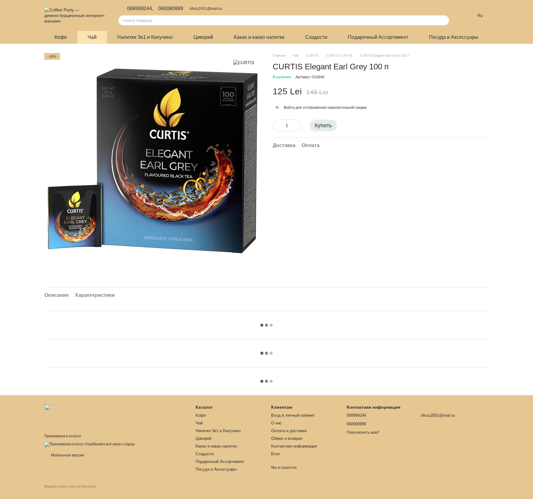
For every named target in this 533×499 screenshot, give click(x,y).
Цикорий (203, 37)
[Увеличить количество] (296, 125)
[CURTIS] (244, 62)
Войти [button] (289, 107)
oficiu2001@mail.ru (205, 8)
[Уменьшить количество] (277, 125)
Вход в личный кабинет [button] (293, 415)
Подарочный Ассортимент (378, 37)
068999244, (140, 8)
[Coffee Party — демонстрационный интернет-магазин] (75, 413)
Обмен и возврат (287, 438)
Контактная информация (294, 446)
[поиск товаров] (444, 20)
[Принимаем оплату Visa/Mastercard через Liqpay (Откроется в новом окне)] (89, 444)
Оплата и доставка (289, 430)
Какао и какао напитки (259, 37)
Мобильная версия (67, 455)
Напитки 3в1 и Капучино (145, 37)
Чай (92, 37)
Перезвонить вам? (363, 432)
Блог (275, 454)
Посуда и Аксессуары (453, 37)
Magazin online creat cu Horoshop (70, 486)
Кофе (61, 37)
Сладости (316, 37)
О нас (276, 423)
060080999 (170, 8)
